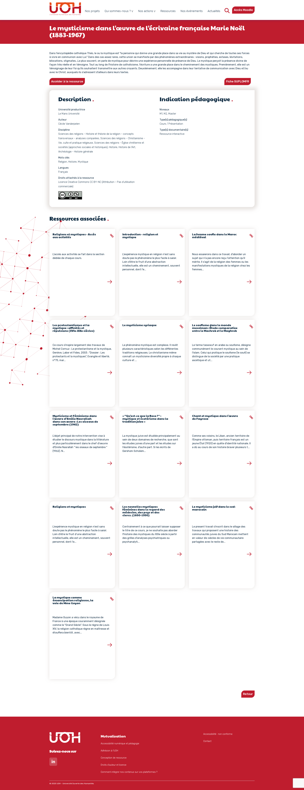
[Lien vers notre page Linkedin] (53, 762)
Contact (207, 741)
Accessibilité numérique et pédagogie (120, 743)
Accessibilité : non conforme (217, 734)
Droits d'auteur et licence (113, 765)
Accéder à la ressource (67, 81)
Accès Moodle (243, 10)
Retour (248, 694)
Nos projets (92, 11)
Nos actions (145, 11)
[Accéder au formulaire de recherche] (227, 11)
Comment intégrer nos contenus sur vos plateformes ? (129, 772)
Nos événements (191, 11)
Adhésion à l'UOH (109, 750)
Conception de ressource (114, 757)
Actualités (214, 11)
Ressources (168, 11)
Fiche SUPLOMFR (237, 81)
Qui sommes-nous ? (118, 11)
